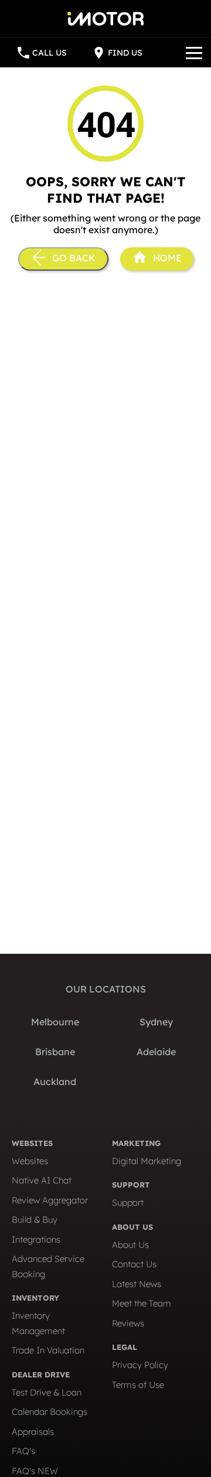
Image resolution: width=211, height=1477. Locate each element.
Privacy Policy (140, 1364)
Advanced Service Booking (48, 1266)
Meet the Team (141, 1303)
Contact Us (134, 1264)
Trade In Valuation (48, 1350)
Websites (30, 1160)
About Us (130, 1244)
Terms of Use (138, 1384)
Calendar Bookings (49, 1411)
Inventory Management (38, 1323)
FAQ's (23, 1450)
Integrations (36, 1239)
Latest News (136, 1284)
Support (128, 1202)
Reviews (128, 1323)
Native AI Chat (42, 1180)
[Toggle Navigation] (194, 52)
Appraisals (33, 1431)
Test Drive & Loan (46, 1392)
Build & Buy (34, 1219)
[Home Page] (105, 13)
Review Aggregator (50, 1200)
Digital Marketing (146, 1160)
